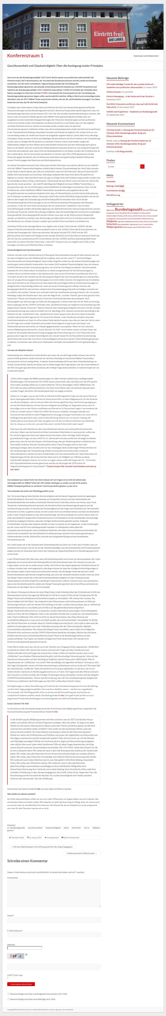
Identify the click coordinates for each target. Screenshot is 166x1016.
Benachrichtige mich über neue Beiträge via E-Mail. (33, 999)
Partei (123, 221)
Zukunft (135, 227)
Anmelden (110, 181)
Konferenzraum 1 (25, 55)
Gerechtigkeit (134, 213)
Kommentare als (115, 190)
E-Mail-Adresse (15, 930)
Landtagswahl (111, 218)
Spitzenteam (134, 224)
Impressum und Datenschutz (146, 56)
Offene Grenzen (113, 92)
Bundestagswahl (17, 827)
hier (62, 695)
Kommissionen (142, 216)
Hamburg (121, 216)
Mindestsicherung (147, 218)
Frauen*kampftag (120, 213)
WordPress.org (113, 195)
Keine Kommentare (71, 837)
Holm (126, 216)
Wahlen (150, 224)
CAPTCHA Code (14, 975)
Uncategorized (53, 837)
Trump (145, 224)
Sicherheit (76, 827)
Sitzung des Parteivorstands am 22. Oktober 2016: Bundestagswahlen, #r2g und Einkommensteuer (130, 133)
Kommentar (12, 877)
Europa (155, 210)
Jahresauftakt (132, 216)
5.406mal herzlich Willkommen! (82, 853)
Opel (119, 221)
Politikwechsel (130, 221)
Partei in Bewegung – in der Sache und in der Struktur (129, 96)
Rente (137, 221)
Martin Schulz (127, 218)
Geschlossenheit (35, 827)
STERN (44, 93)
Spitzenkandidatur (123, 224)
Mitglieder (111, 221)
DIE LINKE (146, 210)
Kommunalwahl (152, 216)
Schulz (146, 221)
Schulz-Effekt (153, 221)
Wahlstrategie (127, 227)
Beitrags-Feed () (115, 186)
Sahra (66, 827)
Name (10, 915)
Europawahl (110, 213)
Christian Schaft (17, 837)
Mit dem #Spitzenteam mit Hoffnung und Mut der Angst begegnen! (42, 846)
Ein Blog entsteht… (125, 151)
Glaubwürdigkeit (53, 827)
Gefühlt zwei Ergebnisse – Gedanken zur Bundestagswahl (131, 111)
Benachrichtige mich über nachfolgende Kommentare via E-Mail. (38, 994)
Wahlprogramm (114, 227)
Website (11, 944)
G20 (128, 213)
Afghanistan (110, 210)
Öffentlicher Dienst (144, 227)
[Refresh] (26, 954)
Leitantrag (119, 218)
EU (150, 209)
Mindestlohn (137, 218)
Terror (86, 827)
